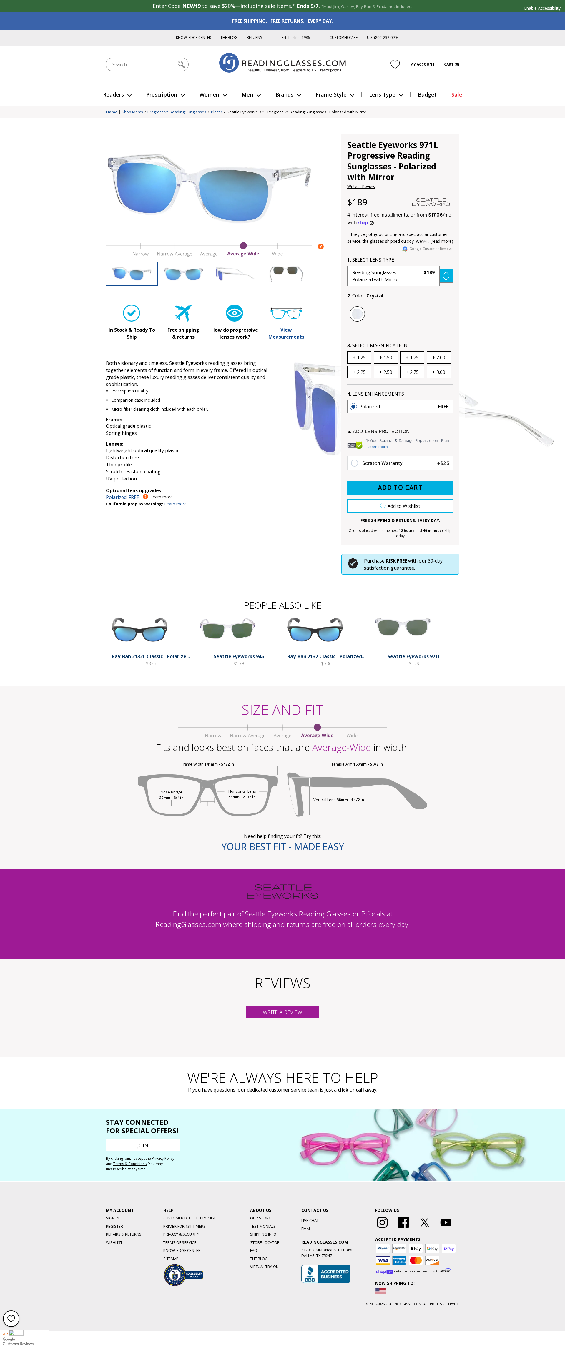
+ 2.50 (385, 372)
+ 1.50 (385, 357)
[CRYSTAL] (357, 314)
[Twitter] (425, 1228)
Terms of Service (179, 1242)
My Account (422, 64)
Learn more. (175, 504)
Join (142, 1145)
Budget (427, 94)
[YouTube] (446, 1228)
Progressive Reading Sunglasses (176, 112)
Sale (456, 94)
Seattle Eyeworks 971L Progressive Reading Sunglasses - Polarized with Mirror (296, 112)
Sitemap (171, 1258)
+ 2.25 (359, 372)
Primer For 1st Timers (184, 1226)
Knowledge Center (193, 37)
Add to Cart (400, 487)
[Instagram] (382, 1228)
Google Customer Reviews (431, 248)
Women (209, 94)
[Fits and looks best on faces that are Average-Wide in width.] (209, 255)
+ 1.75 (412, 357)
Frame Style (331, 94)
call (360, 1090)
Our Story (260, 1218)
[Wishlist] (395, 64)
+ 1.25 (359, 357)
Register (114, 1226)
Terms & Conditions (130, 1163)
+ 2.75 (412, 372)
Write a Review (361, 186)
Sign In (112, 1218)
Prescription (161, 94)
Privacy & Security (181, 1234)
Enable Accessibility (542, 8)
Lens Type (382, 94)
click (343, 1090)
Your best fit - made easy (282, 846)
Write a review (282, 1012)
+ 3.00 (438, 372)
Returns (254, 37)
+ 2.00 (438, 357)
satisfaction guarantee (389, 568)
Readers (113, 94)
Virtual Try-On (264, 1266)
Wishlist (114, 1242)
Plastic (216, 112)
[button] (400, 276)
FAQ (253, 1250)
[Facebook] (403, 1228)
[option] (400, 406)
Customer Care (344, 37)
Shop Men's (132, 112)
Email (306, 1228)
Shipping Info (263, 1234)
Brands (284, 94)
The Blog (228, 37)
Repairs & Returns (124, 1234)
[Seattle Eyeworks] (431, 202)
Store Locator (265, 1242)
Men (247, 94)
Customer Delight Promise (189, 1218)
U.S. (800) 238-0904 (383, 37)
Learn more (377, 446)
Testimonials (263, 1226)
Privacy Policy (163, 1158)
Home (112, 112)
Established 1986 (296, 37)
